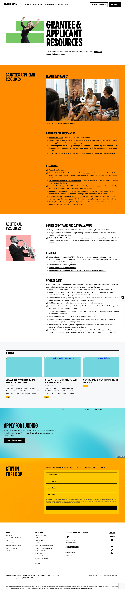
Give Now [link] (114, 4)
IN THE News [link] (10, 353)
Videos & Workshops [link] (56, 170)
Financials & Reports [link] (12, 543)
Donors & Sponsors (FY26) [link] (13, 545)
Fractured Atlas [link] (54, 298)
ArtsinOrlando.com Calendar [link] (53, 5)
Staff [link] (7, 540)
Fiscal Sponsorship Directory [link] (59, 319)
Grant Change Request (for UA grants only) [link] (64, 146)
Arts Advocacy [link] (39, 540)
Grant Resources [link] (70, 552)
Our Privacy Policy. (76, 502)
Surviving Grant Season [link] (57, 186)
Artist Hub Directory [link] (40, 535)
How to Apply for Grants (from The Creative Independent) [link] (69, 191)
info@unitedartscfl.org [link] (13, 578)
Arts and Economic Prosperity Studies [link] (62, 265)
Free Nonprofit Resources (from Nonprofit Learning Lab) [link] (69, 196)
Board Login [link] (115, 575)
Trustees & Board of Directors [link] (14, 538)
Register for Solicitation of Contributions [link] (63, 173)
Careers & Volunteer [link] (11, 548)
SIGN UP (82, 508)
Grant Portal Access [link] (56, 137)
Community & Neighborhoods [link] (43, 548)
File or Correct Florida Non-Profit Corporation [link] (65, 181)
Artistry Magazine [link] (71, 542)
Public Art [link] (37, 561)
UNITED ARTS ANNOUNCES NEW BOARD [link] (100, 380)
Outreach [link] (52, 140)
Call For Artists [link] (39, 538)
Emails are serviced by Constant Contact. (61, 502)
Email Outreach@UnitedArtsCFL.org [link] (61, 153)
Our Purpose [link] (9, 535)
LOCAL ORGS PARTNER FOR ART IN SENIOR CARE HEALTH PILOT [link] (21, 381)
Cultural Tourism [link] (39, 553)
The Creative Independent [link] (58, 311)
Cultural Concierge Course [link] (42, 556)
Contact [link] (8, 550)
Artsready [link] (52, 289)
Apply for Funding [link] (98, 4)
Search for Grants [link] (71, 550)
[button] (82, 100)
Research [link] (37, 563)
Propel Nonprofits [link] (55, 316)
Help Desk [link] (59, 140)
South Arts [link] (53, 306)
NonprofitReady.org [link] (56, 292)
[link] (122, 297)
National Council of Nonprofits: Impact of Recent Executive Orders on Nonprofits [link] (77, 270)
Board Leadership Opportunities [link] (44, 545)
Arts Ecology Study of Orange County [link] (62, 267)
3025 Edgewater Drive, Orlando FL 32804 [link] (44, 575)
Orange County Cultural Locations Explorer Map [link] (66, 233)
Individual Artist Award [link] (41, 558)
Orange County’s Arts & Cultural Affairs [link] (63, 230)
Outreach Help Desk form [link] (101, 146)
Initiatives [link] (36, 5)
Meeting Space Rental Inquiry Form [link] (61, 202)
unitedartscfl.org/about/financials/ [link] (83, 588)
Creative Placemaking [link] (41, 550)
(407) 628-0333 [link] (27, 578)
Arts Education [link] (39, 543)
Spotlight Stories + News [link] (72, 540)
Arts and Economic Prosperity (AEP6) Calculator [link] (66, 257)
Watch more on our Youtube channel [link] (62, 123)
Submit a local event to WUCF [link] (59, 330)
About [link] (27, 5)
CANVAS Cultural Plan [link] (56, 238)
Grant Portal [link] (69, 555)
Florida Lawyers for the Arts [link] (59, 303)
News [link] (66, 5)
